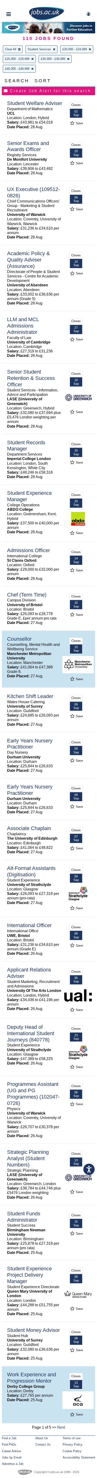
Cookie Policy (72, 1451)
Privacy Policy (72, 1444)
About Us (41, 1438)
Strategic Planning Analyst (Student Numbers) (28, 1158)
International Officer (29, 925)
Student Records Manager (26, 446)
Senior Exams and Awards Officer (28, 146)
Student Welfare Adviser (34, 103)
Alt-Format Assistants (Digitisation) (31, 871)
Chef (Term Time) (26, 595)
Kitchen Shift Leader (30, 696)
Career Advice (11, 1451)
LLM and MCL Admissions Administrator (23, 325)
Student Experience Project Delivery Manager (29, 1275)
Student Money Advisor (33, 1330)
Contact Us (43, 1444)
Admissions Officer (28, 550)
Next (61, 1427)
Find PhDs (9, 1444)
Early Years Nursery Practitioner (30, 744)
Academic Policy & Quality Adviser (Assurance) (28, 259)
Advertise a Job (12, 1464)
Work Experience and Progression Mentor (31, 1378)
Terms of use (72, 1438)
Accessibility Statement (79, 1457)
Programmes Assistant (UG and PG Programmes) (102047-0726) (33, 1093)
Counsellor (19, 639)
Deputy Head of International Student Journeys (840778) (30, 1033)
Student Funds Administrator (23, 1217)
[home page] (46, 19)
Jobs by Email (11, 1457)
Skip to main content (19, 4)
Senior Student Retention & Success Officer (31, 378)
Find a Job (9, 1438)
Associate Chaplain (29, 828)
